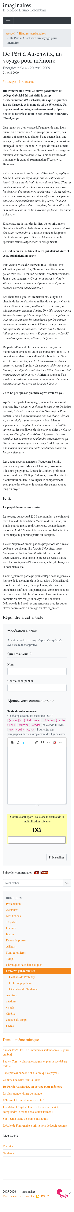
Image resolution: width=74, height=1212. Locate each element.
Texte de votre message (22, 711)
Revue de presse (16, 940)
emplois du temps (16, 1020)
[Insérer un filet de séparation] (61, 742)
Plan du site (10, 1196)
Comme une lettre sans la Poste (21, 1080)
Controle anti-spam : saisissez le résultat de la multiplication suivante (37, 819)
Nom (10, 664)
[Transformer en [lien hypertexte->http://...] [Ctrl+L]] (36, 742)
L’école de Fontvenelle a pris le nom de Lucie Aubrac (35, 1125)
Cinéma (10, 1013)
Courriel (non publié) (20, 681)
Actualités (12, 910)
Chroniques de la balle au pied (24, 965)
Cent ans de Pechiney (22, 977)
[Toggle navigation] (8, 20)
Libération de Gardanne (23, 989)
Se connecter (26, 1196)
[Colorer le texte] (24, 742)
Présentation (13, 904)
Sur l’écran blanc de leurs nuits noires (25, 1118)
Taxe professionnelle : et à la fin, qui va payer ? (31, 1073)
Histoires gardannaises (32, 33)
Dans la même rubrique (21, 1039)
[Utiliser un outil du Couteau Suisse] (55, 742)
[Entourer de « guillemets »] (49, 742)
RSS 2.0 (45, 1196)
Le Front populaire (20, 983)
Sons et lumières (16, 952)
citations (11, 1001)
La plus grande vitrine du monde (22, 1093)
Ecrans (10, 934)
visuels (10, 1007)
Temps (10, 958)
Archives (11, 995)
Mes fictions (13, 916)
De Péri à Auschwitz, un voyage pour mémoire (32, 1086)
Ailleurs (11, 946)
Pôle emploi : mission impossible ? (23, 1100)
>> (67, 883)
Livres (10, 1026)
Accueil (10, 33)
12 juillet (11, 922)
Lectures (11, 928)
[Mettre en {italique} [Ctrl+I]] (18, 742)
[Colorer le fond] (30, 742)
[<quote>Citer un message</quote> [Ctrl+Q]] (42, 742)
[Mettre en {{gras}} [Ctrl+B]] (12, 742)
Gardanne (28, 82)
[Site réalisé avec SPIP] (64, 1193)
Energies (11, 82)
